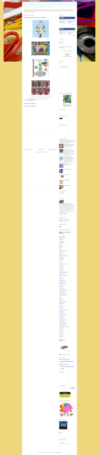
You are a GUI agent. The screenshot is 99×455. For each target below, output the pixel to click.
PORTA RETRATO (62, 324)
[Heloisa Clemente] (59, 42)
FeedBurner (69, 56)
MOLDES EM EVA (38, 6)
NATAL (60, 305)
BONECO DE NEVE (62, 250)
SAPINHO (61, 329)
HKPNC (52, 452)
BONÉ (60, 249)
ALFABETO (61, 239)
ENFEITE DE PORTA (62, 275)
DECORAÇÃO (61, 270)
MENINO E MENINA (62, 301)
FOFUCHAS (61, 278)
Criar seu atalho (61, 43)
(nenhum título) (66, 174)
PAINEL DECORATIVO (63, 310)
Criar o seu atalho (72, 24)
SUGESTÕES (61, 334)
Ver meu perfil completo (63, 214)
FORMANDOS (61, 280)
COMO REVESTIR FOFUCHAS (69, 144)
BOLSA (60, 247)
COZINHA (61, 267)
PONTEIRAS (61, 318)
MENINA (60, 298)
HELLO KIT (61, 285)
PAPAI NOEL (61, 313)
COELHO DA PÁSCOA (63, 264)
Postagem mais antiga (52, 149)
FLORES (65, 190)
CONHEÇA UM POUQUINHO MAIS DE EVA (66, 140)
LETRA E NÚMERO (62, 295)
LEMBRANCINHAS (62, 293)
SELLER (60, 333)
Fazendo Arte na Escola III (65, 359)
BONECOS (61, 252)
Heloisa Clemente (63, 19)
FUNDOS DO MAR (62, 282)
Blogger (59, 452)
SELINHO (61, 331)
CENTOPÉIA (61, 259)
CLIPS (60, 262)
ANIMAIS (60, 241)
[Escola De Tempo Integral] (63, 33)
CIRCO (60, 260)
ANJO (60, 244)
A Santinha (62, 368)
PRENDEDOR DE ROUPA (63, 326)
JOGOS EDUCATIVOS (63, 290)
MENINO (60, 300)
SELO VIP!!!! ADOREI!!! (68, 156)
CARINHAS (61, 257)
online (60, 226)
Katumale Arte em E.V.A (64, 364)
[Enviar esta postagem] (46, 99)
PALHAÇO (61, 311)
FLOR (60, 277)
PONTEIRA (61, 316)
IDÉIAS (60, 287)
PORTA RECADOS (62, 323)
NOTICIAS (61, 308)
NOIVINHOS (61, 306)
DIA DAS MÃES (31, 100)
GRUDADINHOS (62, 283)
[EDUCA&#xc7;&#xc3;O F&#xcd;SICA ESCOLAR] (63, 22)
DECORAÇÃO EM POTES (63, 272)
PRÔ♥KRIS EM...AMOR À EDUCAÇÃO (67, 366)
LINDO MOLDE (66, 185)
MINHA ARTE (61, 303)
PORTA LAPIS (61, 321)
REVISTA (60, 328)
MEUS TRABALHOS (67, 149)
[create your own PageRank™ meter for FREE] (59, 63)
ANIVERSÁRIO (61, 242)
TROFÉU (60, 336)
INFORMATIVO (61, 288)
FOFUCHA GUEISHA (67, 169)
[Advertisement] (40, 140)
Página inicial (41, 149)
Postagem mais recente (29, 149)
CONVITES (61, 265)
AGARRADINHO (66, 180)
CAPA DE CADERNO (62, 255)
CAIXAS (60, 254)
